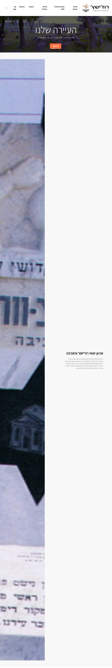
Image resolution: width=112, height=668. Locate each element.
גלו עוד (56, 46)
